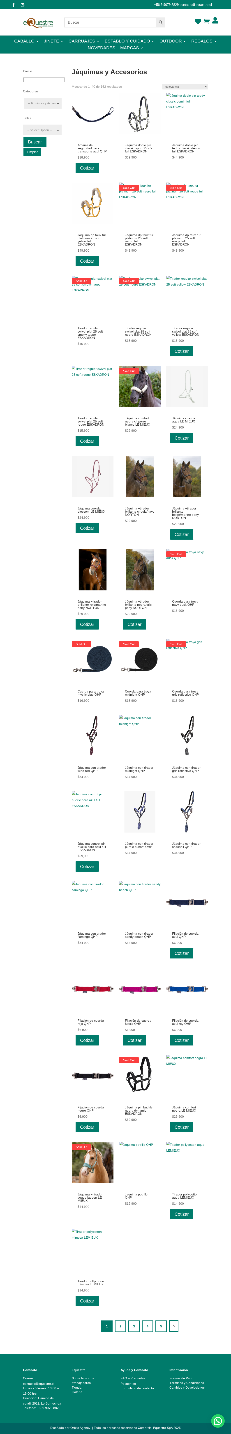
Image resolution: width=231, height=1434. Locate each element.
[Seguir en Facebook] (13, 5)
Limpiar (32, 152)
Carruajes (82, 41)
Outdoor (170, 41)
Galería (77, 1392)
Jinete (51, 41)
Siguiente (173, 1326)
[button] (218, 1421)
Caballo (24, 41)
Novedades (101, 48)
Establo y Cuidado (127, 41)
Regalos (202, 41)
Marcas (129, 48)
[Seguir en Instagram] (22, 5)
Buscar (35, 141)
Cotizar (87, 167)
